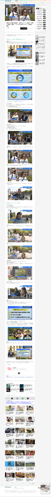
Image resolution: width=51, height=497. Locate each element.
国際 (12, 2)
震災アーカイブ (19, 488)
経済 (10, 2)
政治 (6, 2)
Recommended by (30, 483)
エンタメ (17, 2)
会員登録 (42, 2)
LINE (22, 398)
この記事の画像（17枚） (19, 61)
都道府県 (26, 2)
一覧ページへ (31, 392)
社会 (8, 2)
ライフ (14, 2)
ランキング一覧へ (43, 30)
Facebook (38, 487)
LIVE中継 (22, 488)
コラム (23, 2)
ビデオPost (16, 488)
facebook (17, 398)
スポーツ (20, 2)
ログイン (45, 2)
